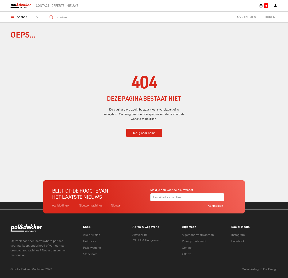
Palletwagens (92, 247)
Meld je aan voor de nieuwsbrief (171, 190)
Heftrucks (89, 241)
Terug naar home (144, 133)
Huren (270, 17)
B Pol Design (268, 269)
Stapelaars (90, 254)
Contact (42, 6)
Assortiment (247, 17)
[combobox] (138, 17)
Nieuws (72, 6)
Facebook (238, 241)
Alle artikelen (91, 234)
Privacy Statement (194, 241)
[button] (263, 6)
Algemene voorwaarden (198, 234)
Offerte (58, 6)
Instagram (238, 234)
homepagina (151, 114)
